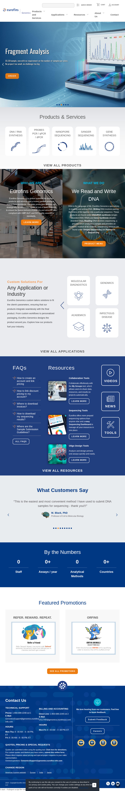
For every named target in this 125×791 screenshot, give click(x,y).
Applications (57, 15)
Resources (79, 15)
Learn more (31, 222)
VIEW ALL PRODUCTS (62, 165)
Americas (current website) (15, 772)
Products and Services (37, 14)
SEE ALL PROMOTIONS (62, 671)
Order (12, 75)
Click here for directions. (56, 750)
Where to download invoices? (27, 405)
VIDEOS (110, 381)
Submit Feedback (97, 719)
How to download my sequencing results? (26, 416)
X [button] (94, 785)
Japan (49, 772)
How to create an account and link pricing (26, 381)
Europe (33, 772)
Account (115, 5)
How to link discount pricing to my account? (27, 394)
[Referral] (33, 638)
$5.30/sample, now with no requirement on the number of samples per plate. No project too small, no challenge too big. (36, 62)
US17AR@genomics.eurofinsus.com (55, 720)
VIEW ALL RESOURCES (62, 470)
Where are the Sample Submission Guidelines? (27, 429)
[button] (57, 104)
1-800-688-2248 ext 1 (22, 713)
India (41, 772)
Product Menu (94, 244)
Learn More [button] (83, 788)
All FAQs (21, 441)
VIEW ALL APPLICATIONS (62, 351)
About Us (98, 15)
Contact (114, 15)
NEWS (110, 406)
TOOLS (110, 433)
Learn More (79, 401)
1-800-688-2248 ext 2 (59, 714)
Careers (97, 731)
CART (103, 5)
